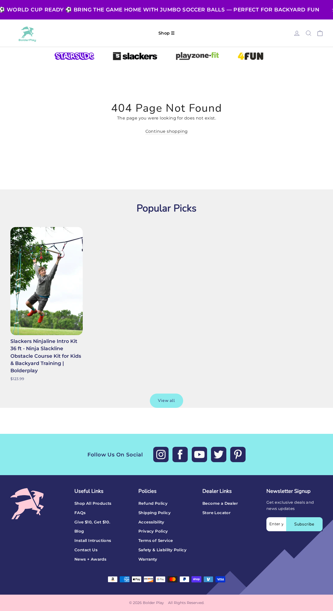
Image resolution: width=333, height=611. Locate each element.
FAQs (80, 512)
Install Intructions (92, 540)
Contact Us (86, 550)
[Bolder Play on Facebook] (180, 454)
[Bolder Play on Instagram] (161, 454)
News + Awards (90, 559)
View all (166, 400)
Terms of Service (155, 540)
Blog (79, 531)
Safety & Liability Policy (162, 550)
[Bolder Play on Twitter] (218, 454)
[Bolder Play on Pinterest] (238, 454)
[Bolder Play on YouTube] (199, 454)
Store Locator (216, 512)
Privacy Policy (153, 531)
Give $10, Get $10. (92, 522)
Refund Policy (153, 503)
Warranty (147, 559)
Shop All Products (93, 503)
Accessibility (151, 522)
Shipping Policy (154, 512)
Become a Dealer (220, 503)
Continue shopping (166, 131)
